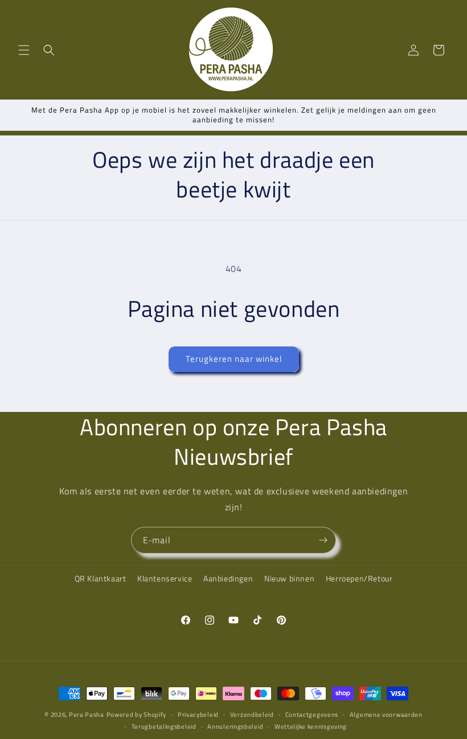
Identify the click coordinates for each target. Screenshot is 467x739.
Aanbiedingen (228, 578)
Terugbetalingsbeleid (164, 726)
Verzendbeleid (252, 714)
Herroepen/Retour (359, 578)
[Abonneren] (322, 540)
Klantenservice (164, 578)
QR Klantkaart (100, 578)
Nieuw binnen (289, 578)
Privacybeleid (198, 714)
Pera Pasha (86, 714)
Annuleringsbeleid (235, 726)
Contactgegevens (312, 714)
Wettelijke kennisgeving (311, 726)
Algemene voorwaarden (386, 714)
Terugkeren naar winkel (234, 358)
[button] (23, 50)
